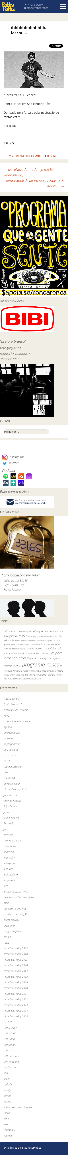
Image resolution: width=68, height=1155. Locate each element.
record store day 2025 (16, 1016)
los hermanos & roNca (16, 891)
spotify (7, 1090)
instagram (9, 863)
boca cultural (11, 755)
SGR (6, 1073)
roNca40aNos (11, 1056)
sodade (8, 1084)
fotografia (9, 823)
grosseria (8, 835)
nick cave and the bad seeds (35, 653)
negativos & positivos (15, 908)
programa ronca (40, 664)
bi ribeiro (20, 631)
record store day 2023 (16, 1005)
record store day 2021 (16, 993)
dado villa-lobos (51, 636)
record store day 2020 (16, 988)
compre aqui (9, 359)
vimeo (7, 1118)
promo (7, 937)
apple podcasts (12, 744)
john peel (8, 869)
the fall (28, 674)
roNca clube (10, 1027)
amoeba (8, 738)
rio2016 (8, 1022)
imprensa (9, 852)
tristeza (7, 1101)
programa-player (13, 931)
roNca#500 (10, 1039)
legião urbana (27, 648)
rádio (6, 942)
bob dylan (37, 631)
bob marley (50, 631)
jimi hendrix (47, 644)
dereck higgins (21, 640)
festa (6, 812)
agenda (8, 727)
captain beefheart (13, 766)
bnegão (27, 631)
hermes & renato (13, 840)
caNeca (22, 636)
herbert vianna (23, 644)
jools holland (11, 874)
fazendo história (12, 800)
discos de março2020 (15, 789)
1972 (6, 715)
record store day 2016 (16, 965)
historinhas (10, 846)
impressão (9, 857)
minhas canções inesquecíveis (20, 897)
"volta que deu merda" (16, 710)
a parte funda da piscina (17, 721)
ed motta (31, 640)
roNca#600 (10, 1044)
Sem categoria (11, 1061)
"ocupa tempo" (12, 698)
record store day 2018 (16, 976)
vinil (6, 1124)
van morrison (29, 678)
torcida (51, 155)
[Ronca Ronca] (8, 7)
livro (6, 886)
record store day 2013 (16, 948)
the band (20, 674)
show (6, 1079)
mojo (6, 903)
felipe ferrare (10, 806)
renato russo (22, 670)
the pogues (37, 674)
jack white (35, 644)
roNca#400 (10, 1033)
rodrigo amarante (48, 670)
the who (8, 678)
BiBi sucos (9, 631)
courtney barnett (36, 636)
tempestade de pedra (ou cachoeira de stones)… (35, 183)
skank (12, 674)
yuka (39, 678)
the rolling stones (52, 674)
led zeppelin (14, 648)
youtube (8, 1135)
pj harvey (49, 658)
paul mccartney (37, 658)
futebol (7, 829)
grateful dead (9, 644)
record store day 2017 (16, 971)
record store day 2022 (16, 999)
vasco (7, 1113)
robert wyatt (34, 671)
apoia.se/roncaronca (36, 8)
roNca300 (9, 1050)
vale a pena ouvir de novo (18, 1107)
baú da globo (11, 749)
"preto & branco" (13, 704)
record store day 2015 (16, 959)
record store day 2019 (16, 982)
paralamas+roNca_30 (15, 914)
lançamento (10, 880)
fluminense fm (11, 817)
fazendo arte (10, 795)
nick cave (15, 653)
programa (15, 665)
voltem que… (10, 1130)
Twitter (13, 463)
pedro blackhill (11, 920)
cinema (7, 772)
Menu (63, 6)
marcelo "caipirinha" (46, 648)
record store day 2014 (16, 954)
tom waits (17, 678)
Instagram (16, 456)
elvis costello (42, 640)
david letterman (12, 783)
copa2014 (9, 778)
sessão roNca (11, 1067)
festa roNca (54, 640)
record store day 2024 (16, 1010)
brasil (7, 761)
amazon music (12, 732)
